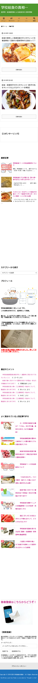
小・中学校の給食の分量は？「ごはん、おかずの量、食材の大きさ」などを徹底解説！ (25, 427)
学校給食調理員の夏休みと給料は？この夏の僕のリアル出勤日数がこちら (25, 441)
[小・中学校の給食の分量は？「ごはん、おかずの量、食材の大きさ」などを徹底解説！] (16, 423)
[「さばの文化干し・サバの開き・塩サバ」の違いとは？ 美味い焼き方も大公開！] (16, 477)
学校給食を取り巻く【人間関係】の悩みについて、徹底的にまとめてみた (18, 388)
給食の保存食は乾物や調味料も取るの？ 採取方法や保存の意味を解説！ (26, 454)
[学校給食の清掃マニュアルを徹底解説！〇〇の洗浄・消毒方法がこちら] (16, 503)
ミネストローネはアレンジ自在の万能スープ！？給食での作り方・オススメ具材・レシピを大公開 (25, 194)
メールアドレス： (7, 642)
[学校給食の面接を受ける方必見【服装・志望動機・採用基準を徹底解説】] (16, 528)
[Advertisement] (19, 235)
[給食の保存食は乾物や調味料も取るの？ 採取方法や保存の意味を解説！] (16, 451)
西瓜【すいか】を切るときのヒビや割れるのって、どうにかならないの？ (25, 518)
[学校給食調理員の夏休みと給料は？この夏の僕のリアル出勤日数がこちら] (16, 438)
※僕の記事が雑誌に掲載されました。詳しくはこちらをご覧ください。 (18, 350)
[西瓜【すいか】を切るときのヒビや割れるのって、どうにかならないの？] (16, 516)
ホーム (5, 26)
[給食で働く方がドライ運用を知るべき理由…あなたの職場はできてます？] (16, 490)
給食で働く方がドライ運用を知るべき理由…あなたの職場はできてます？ (18, 382)
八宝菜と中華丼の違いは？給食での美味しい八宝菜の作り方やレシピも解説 (25, 544)
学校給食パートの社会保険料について (25, 465)
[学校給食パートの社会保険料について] (16, 464)
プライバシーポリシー (19, 666)
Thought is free (31, 677)
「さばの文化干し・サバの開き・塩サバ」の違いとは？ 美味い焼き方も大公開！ (25, 480)
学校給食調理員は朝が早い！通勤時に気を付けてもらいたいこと (18, 376)
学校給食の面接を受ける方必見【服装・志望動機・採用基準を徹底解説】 (25, 531)
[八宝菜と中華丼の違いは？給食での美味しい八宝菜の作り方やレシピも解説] (16, 541)
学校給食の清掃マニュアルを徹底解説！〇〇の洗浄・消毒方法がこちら (25, 506)
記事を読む (19, 69)
